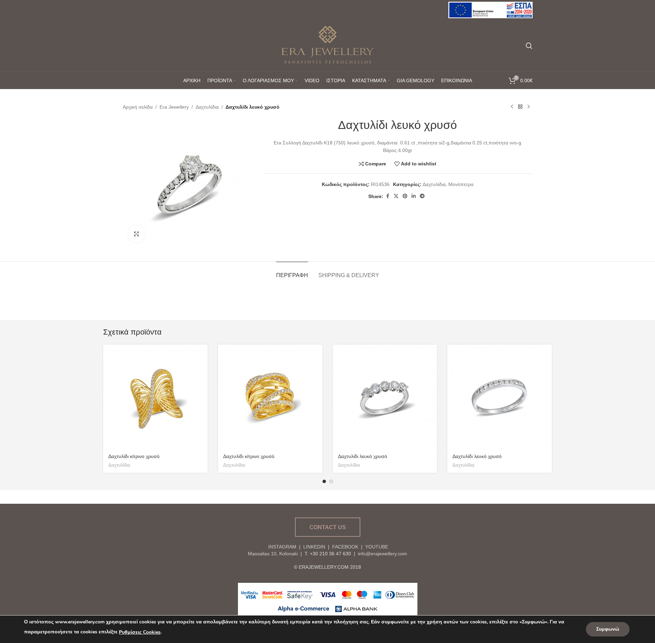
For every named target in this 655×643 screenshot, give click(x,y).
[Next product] (528, 107)
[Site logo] (490, 9)
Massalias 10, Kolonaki (273, 553)
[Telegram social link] (422, 196)
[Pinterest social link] (405, 196)
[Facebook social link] (387, 196)
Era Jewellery (174, 107)
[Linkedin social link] (414, 196)
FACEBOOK (345, 546)
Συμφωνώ (607, 629)
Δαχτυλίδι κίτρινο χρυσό (134, 456)
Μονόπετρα (460, 184)
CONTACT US (327, 527)
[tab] (292, 271)
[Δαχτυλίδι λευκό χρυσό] (385, 397)
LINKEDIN (314, 546)
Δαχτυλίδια (207, 107)
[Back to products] (520, 107)
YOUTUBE (376, 546)
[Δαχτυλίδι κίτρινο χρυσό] (155, 397)
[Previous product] (512, 107)
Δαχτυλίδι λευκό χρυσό (362, 456)
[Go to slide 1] (324, 481)
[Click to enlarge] (136, 233)
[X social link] (396, 196)
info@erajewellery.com (382, 553)
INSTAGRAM (282, 546)
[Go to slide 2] (331, 481)
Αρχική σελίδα (138, 107)
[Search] (529, 46)
